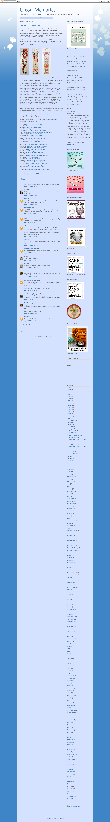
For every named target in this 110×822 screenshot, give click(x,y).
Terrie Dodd (27, 271)
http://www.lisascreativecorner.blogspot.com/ (36, 152)
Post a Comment (26, 324)
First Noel (69, 594)
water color (69, 786)
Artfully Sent (70, 481)
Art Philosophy (70, 476)
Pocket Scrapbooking (72, 702)
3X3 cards (69, 474)
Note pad (69, 683)
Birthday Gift (70, 508)
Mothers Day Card (71, 675)
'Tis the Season (70, 469)
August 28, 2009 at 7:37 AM (31, 236)
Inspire (68, 646)
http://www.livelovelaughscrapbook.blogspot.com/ (39, 154)
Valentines (69, 781)
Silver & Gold (70, 732)
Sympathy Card (70, 754)
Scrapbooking (70, 720)
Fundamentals (70, 602)
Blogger (62, 818)
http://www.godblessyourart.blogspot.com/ (38, 169)
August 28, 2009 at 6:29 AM (31, 204)
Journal (68, 651)
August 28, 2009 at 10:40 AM (31, 245)
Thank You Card (71, 759)
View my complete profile (73, 144)
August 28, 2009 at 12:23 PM (31, 267)
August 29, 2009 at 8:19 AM (31, 313)
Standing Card (70, 742)
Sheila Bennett (27, 207)
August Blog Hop (73, 453)
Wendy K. (26, 182)
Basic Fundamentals (72, 491)
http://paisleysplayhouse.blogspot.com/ (37, 165)
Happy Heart (70, 631)
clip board (69, 552)
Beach (68, 496)
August (72, 429)
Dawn (25, 239)
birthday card (70, 506)
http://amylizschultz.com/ (33, 157)
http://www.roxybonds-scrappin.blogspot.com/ (37, 155)
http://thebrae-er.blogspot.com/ (36, 136)
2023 (69, 387)
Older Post (59, 331)
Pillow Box (69, 698)
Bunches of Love (71, 520)
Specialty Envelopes (32, 17)
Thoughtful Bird (70, 769)
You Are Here (70, 798)
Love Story (69, 658)
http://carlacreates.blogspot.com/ (35, 141)
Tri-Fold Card (70, 774)
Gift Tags (69, 614)
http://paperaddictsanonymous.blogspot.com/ (38, 168)
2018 (69, 398)
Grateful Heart (70, 624)
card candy (69, 528)
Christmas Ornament (72, 550)
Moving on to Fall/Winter (75, 437)
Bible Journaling (71, 503)
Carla (25, 263)
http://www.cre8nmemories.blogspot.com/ (38, 146)
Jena (25, 189)
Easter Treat (70, 567)
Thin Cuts (69, 764)
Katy (25, 256)
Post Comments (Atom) (45, 336)
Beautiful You (70, 501)
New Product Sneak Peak (75, 435)
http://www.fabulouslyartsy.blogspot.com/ (36, 160)
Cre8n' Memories (38, 10)
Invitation (69, 648)
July (71, 456)
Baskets (69, 493)
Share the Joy (70, 727)
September (73, 426)
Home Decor (27, 174)
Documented (70, 562)
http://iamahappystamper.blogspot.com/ (35, 143)
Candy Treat (70, 525)
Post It (68, 707)
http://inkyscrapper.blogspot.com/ (34, 151)
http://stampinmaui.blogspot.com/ (35, 166)
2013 (69, 409)
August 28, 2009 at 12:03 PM (31, 260)
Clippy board (70, 555)
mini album (69, 666)
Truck (68, 776)
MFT (68, 663)
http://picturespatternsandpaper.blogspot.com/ (40, 132)
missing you (70, 668)
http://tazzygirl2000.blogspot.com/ (34, 124)
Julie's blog (25, 35)
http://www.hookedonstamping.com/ (36, 147)
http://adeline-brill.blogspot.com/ (34, 133)
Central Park (70, 538)
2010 (69, 416)
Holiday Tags (70, 641)
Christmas (69, 543)
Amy (25, 198)
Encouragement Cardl (72, 575)
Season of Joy (70, 722)
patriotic (69, 693)
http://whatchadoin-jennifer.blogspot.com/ (39, 161)
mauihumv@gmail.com (30, 248)
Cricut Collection (71, 560)
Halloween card (70, 626)
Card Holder (69, 533)
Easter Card (70, 565)
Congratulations (70, 557)
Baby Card (69, 489)
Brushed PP (70, 518)
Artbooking (69, 479)
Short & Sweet (70, 730)
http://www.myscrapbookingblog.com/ (37, 138)
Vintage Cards (70, 784)
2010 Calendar (72, 433)
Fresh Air (69, 599)
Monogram (69, 673)
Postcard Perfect (71, 710)
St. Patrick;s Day (71, 739)
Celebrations (70, 535)
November (72, 422)
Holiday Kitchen (70, 639)
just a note (69, 653)
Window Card (70, 791)
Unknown (26, 216)
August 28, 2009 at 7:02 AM (31, 222)
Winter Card (69, 793)
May (71, 460)
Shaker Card (70, 725)
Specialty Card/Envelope (46, 17)
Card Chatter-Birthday (72, 530)
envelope (69, 577)
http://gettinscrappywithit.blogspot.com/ (37, 130)
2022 (69, 390)
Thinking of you (70, 766)
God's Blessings (71, 619)
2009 (69, 418)
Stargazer (69, 744)
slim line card (70, 734)
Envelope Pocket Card (72, 580)
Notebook (69, 685)
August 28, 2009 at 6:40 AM (31, 213)
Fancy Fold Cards (71, 587)
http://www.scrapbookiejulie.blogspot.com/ (37, 144)
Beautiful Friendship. (72, 498)
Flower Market (70, 597)
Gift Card (69, 607)
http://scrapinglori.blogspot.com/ (33, 158)
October (72, 424)
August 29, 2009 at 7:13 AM (31, 299)
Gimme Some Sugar (72, 616)
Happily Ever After (71, 629)
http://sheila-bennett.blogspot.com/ (36, 149)
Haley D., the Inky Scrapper (31, 294)
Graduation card (71, 621)
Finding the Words (71, 592)
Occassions (70, 690)
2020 (69, 394)
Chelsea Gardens (71, 540)
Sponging (69, 737)
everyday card (70, 582)
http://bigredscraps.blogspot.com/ (35, 129)
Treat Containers (71, 771)
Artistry (68, 486)
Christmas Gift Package (73, 548)
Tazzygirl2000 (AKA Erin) (30, 280)
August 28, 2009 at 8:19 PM (31, 276)
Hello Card (69, 634)
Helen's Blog (34, 107)
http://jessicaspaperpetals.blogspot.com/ (34, 127)
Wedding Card (70, 788)
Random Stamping (71, 712)
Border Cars (70, 513)
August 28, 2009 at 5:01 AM (31, 186)
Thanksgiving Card (71, 761)
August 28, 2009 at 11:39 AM (31, 253)
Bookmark (69, 511)
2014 (69, 407)
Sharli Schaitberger (29, 303)
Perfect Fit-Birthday (71, 695)
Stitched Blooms (71, 749)
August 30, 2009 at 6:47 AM (31, 321)
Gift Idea (69, 611)
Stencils (69, 747)
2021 (69, 392)
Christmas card (70, 545)
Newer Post (24, 331)
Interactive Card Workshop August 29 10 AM (76, 443)
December (72, 420)
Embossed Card (71, 570)
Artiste (68, 484)
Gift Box (69, 604)
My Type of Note (71, 678)
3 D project (69, 471)
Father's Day (70, 589)
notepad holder (70, 688)
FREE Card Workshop (74, 430)
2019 (69, 396)
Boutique (69, 516)
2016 (69, 403)
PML (68, 700)
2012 (69, 411)
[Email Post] (43, 173)
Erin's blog (26, 36)
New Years (69, 680)
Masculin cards (70, 661)
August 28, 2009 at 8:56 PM (31, 290)
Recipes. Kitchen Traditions (73, 715)
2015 (69, 405)
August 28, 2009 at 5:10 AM (31, 195)
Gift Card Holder (71, 609)
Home (22, 17)
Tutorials (69, 779)
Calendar (69, 523)
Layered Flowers (71, 656)
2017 (69, 400)
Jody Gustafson (28, 225)
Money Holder (70, 670)
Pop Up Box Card (71, 705)
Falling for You (70, 584)
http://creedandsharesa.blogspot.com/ (37, 163)
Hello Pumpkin (70, 636)
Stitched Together (71, 752)
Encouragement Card (72, 572)
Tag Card (69, 757)
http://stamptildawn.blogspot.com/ (34, 140)
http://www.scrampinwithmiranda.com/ (33, 135)
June (71, 458)
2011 (69, 414)
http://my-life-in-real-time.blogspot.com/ (35, 125)
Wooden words (70, 796)
